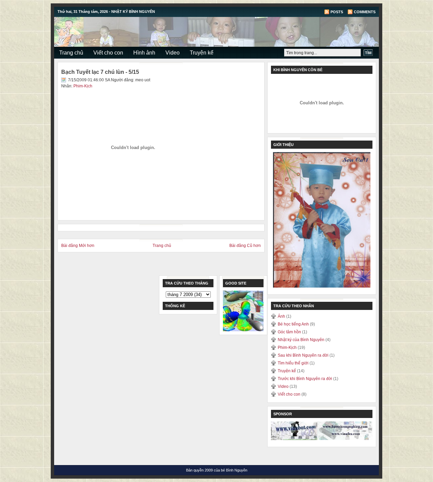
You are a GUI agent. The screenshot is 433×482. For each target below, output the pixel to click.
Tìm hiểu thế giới (294, 363)
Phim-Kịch (82, 86)
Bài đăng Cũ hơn (245, 245)
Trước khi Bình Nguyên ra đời (305, 378)
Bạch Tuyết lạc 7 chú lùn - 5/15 (100, 72)
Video (172, 53)
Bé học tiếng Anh (294, 324)
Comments (364, 12)
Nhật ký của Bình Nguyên (301, 339)
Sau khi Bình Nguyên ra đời (303, 355)
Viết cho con (108, 53)
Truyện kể (201, 53)
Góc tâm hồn (290, 332)
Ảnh (282, 316)
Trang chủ (71, 53)
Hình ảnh (144, 53)
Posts (337, 12)
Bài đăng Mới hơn (77, 245)
